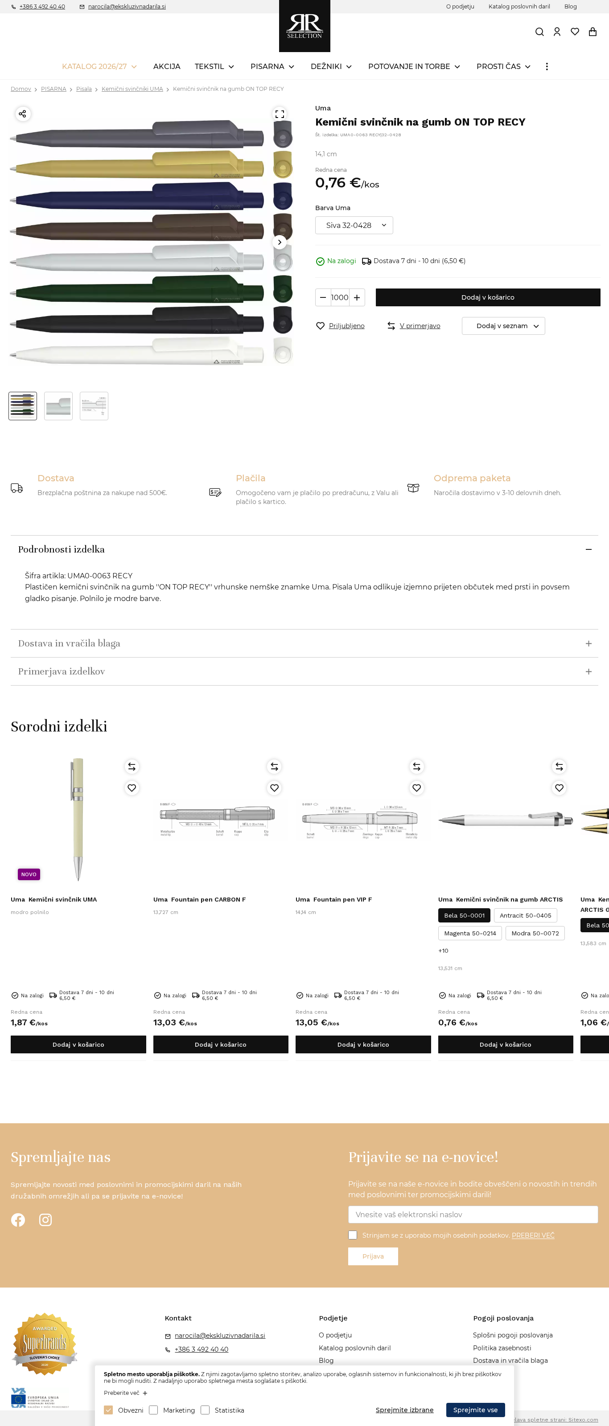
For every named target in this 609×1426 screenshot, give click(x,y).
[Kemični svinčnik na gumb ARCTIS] (506, 820)
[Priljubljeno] (132, 788)
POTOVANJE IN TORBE (409, 66)
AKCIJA (167, 66)
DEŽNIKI (326, 66)
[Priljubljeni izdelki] (575, 31)
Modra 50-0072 (535, 933)
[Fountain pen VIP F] (363, 820)
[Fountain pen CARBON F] (221, 820)
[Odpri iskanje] (540, 31)
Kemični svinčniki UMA (132, 88)
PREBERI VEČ (533, 1236)
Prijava (373, 1256)
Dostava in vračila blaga (510, 1361)
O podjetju (460, 6)
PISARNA (267, 66)
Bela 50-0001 (464, 915)
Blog (570, 6)
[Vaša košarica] (593, 31)
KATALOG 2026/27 (94, 66)
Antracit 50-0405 (525, 915)
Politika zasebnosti (502, 1348)
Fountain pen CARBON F (199, 899)
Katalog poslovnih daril (519, 6)
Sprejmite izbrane (405, 1410)
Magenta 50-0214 (470, 933)
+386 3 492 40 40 (42, 6)
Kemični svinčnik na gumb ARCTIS (500, 899)
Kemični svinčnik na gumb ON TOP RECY (228, 88)
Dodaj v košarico (487, 297)
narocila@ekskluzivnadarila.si (127, 6)
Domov (21, 88)
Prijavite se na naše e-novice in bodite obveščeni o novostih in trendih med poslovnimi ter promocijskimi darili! (472, 1189)
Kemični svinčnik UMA (54, 899)
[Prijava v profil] (557, 31)
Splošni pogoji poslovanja (513, 1335)
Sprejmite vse (475, 1410)
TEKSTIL (209, 66)
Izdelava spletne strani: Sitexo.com (550, 1420)
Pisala (84, 88)
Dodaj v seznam (502, 326)
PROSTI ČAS (499, 66)
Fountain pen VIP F (334, 899)
